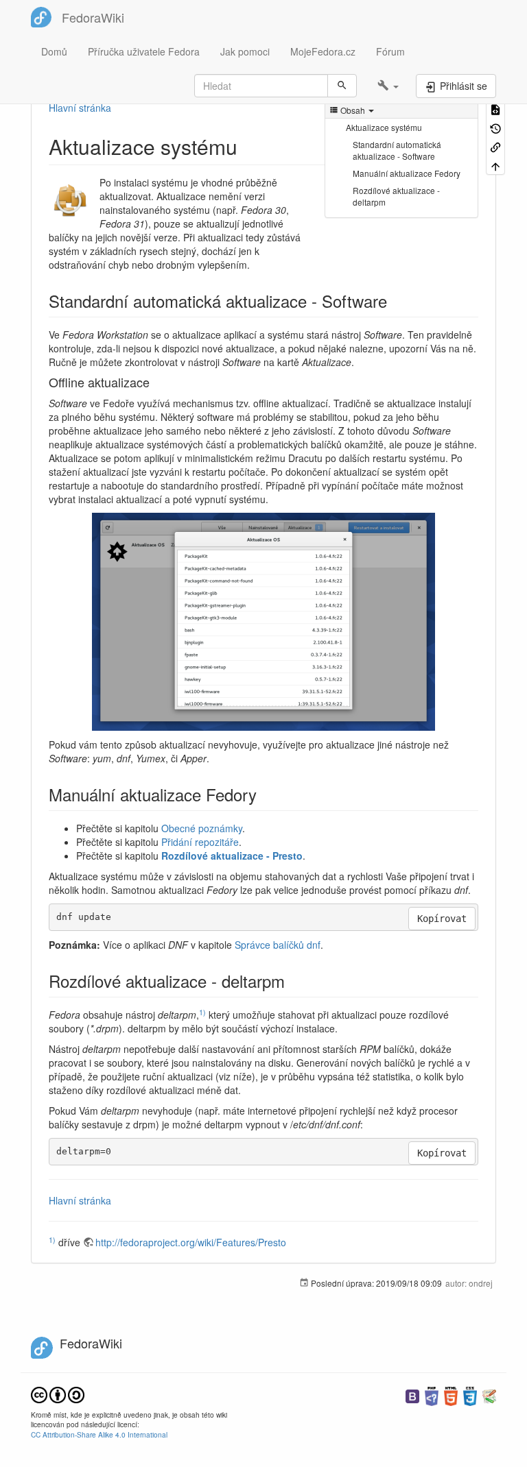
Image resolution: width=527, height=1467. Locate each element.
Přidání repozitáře (200, 842)
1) (202, 1012)
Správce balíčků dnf (277, 944)
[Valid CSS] (470, 1395)
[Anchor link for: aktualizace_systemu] (247, 146)
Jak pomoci (245, 51)
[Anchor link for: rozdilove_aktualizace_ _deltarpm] (293, 980)
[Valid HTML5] (451, 1395)
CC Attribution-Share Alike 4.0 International (99, 1434)
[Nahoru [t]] (495, 164)
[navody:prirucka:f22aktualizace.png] (263, 622)
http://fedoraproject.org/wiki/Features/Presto (190, 1242)
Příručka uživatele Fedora (144, 51)
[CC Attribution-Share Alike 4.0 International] (57, 1393)
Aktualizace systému (384, 127)
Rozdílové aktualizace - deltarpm (396, 196)
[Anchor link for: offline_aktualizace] (156, 382)
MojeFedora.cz (322, 51)
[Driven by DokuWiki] (489, 1395)
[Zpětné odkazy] (495, 146)
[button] (388, 86)
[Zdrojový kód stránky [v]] (495, 108)
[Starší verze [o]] (495, 127)
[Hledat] (342, 85)
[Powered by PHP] (431, 1395)
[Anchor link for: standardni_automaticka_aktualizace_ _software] (395, 300)
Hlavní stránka (80, 107)
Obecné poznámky (201, 828)
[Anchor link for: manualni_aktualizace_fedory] (265, 794)
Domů (54, 51)
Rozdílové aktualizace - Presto (232, 855)
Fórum (390, 51)
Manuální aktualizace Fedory (406, 173)
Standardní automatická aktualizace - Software (397, 150)
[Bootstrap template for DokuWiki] (412, 1395)
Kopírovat (442, 918)
